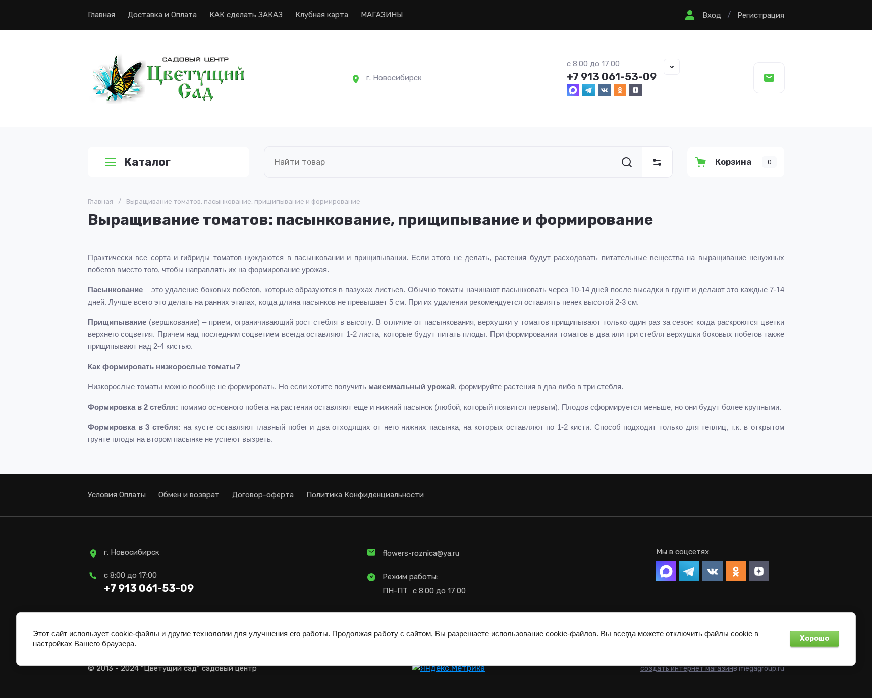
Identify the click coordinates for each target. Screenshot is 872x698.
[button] (701, 15)
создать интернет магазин (686, 668)
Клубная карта (321, 14)
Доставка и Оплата (162, 14)
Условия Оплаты (117, 495)
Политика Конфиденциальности (365, 495)
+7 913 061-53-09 (612, 77)
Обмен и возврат (189, 495)
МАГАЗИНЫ (382, 14)
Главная (101, 14)
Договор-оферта (263, 495)
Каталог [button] (147, 162)
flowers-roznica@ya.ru (421, 553)
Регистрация (760, 15)
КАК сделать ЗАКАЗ (246, 14)
